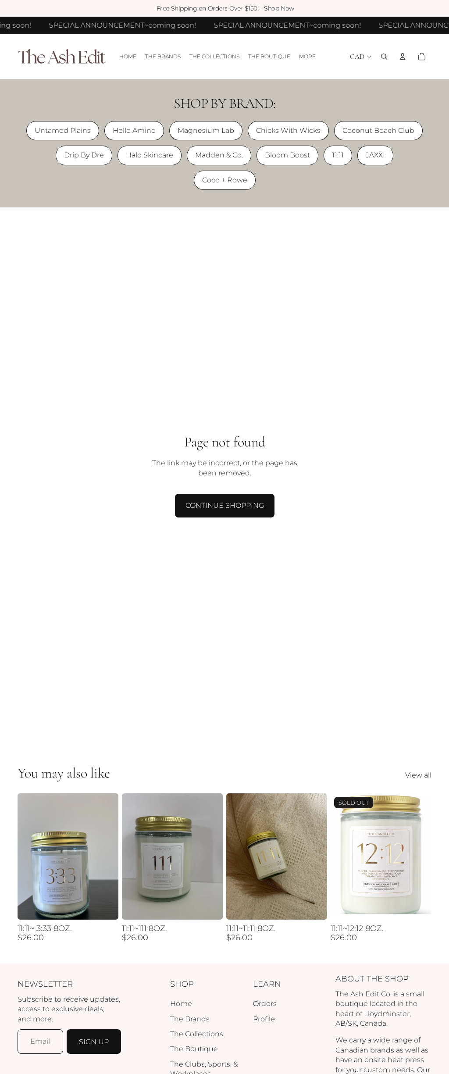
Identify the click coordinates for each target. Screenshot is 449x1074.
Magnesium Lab (206, 130)
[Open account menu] (402, 56)
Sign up (94, 1042)
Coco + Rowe (224, 180)
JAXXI (375, 155)
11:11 (338, 155)
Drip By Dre (84, 155)
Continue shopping (224, 505)
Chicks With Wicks (288, 130)
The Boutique (194, 1049)
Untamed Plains (63, 130)
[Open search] (384, 56)
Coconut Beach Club (378, 130)
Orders (265, 1003)
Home (181, 1003)
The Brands (190, 1019)
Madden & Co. (219, 155)
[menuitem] (307, 57)
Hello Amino (134, 130)
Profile (264, 1019)
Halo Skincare (149, 155)
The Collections (196, 1034)
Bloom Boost (287, 155)
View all (418, 775)
